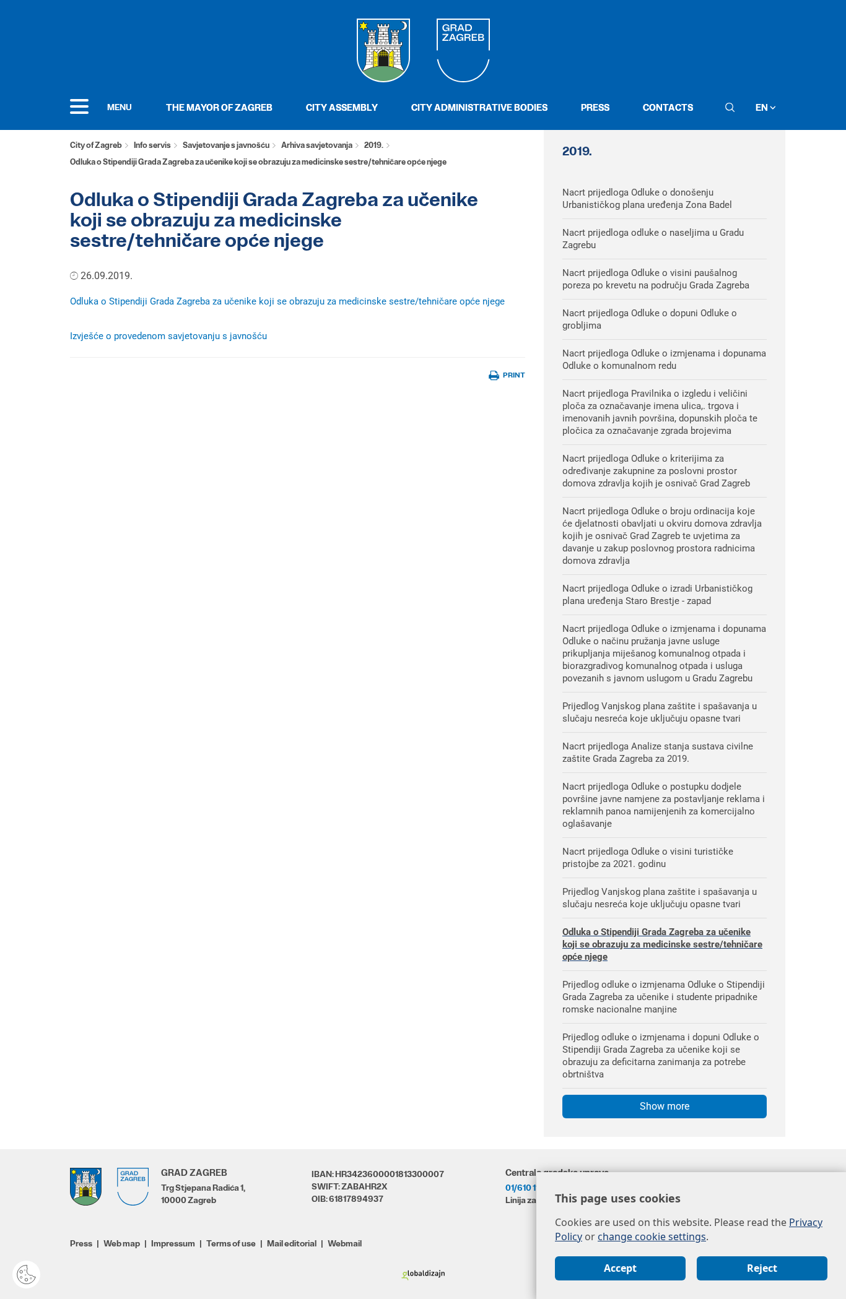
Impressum (173, 1243)
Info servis (152, 145)
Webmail (345, 1243)
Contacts (668, 107)
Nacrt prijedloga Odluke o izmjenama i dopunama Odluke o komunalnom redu (664, 359)
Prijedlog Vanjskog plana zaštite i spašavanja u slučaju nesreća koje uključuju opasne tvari (659, 712)
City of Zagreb (96, 145)
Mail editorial (291, 1243)
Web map (121, 1243)
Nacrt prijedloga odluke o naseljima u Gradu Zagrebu (653, 239)
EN (763, 107)
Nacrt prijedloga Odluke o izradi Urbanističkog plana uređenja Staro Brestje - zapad (657, 594)
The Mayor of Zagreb (219, 107)
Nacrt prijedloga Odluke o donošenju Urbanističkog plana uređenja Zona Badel (647, 198)
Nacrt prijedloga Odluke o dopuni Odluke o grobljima (649, 319)
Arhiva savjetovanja (316, 145)
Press (595, 107)
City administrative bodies (479, 107)
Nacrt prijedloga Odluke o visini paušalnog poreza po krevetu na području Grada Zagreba (655, 279)
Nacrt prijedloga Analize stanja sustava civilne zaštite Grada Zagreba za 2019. (657, 752)
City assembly (342, 107)
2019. (373, 145)
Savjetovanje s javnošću (226, 145)
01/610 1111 (525, 1188)
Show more (664, 1106)
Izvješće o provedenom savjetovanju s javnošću (168, 336)
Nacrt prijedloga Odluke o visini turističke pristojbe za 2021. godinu (647, 858)
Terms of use (231, 1243)
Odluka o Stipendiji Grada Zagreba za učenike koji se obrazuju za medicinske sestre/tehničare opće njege (287, 301)
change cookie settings (652, 1236)
